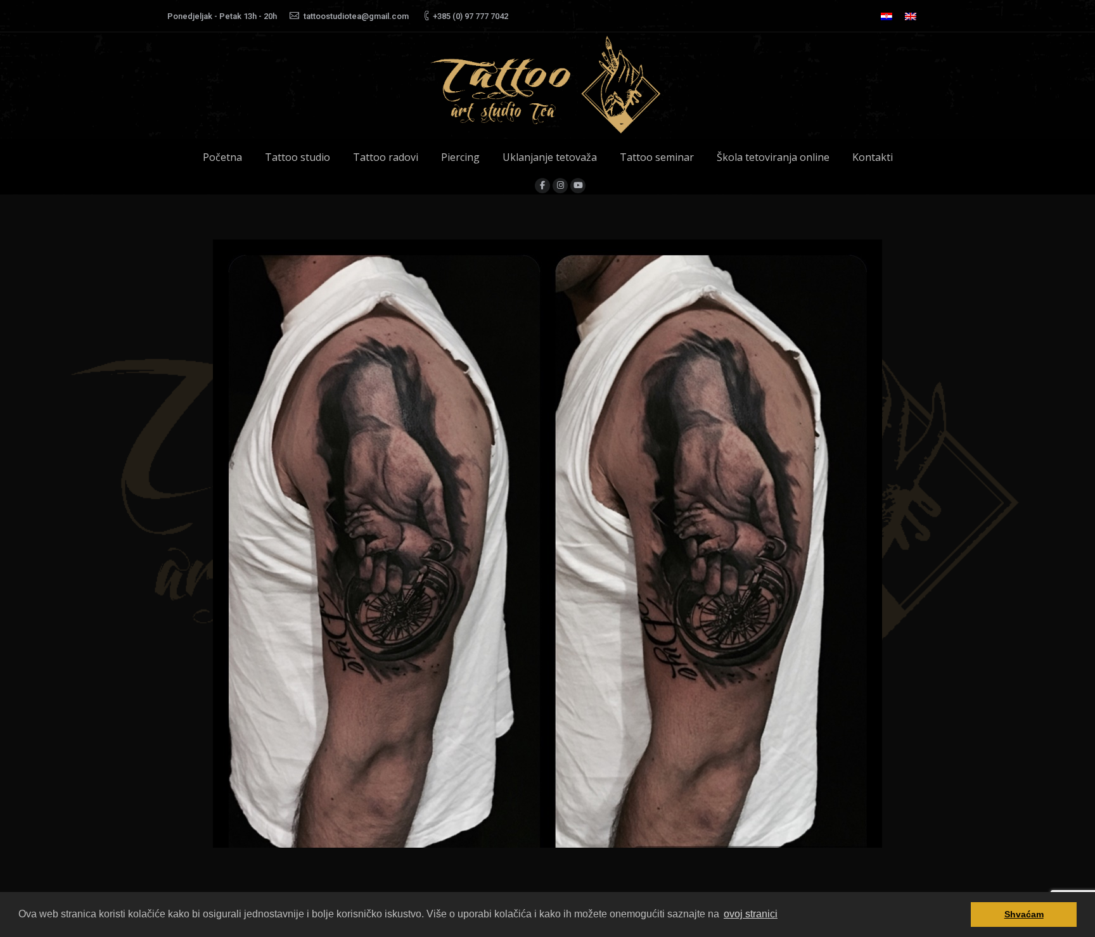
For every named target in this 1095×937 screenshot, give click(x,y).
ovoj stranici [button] (751, 913)
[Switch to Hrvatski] (886, 16)
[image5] (547, 543)
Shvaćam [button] (1024, 914)
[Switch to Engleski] (911, 16)
